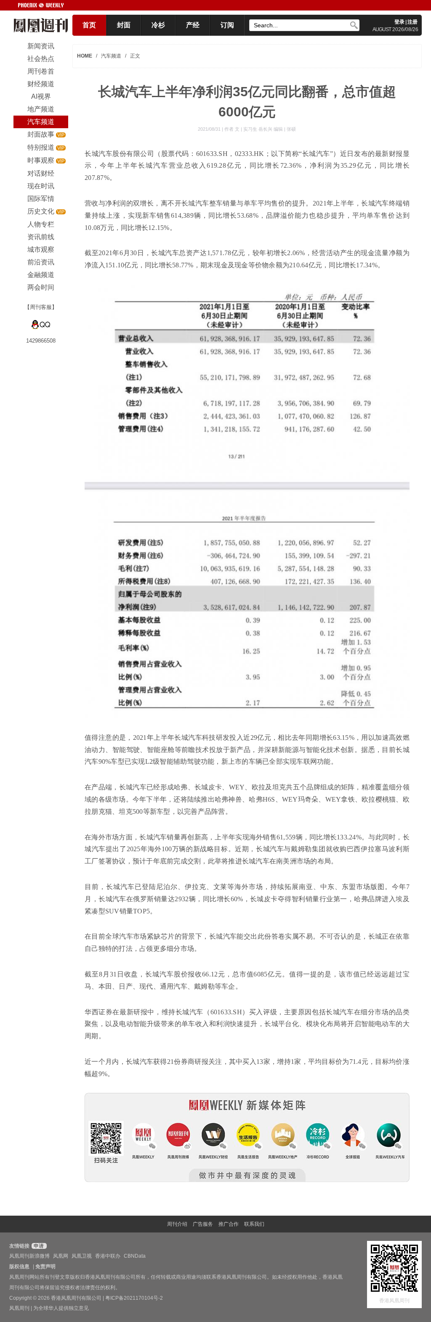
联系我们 (254, 1224)
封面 (123, 25)
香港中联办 (107, 1256)
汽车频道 (111, 56)
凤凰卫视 (82, 1256)
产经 (193, 25)
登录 (399, 22)
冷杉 (158, 25)
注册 (412, 22)
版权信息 (19, 1266)
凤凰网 (60, 1256)
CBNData (135, 1256)
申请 (38, 1246)
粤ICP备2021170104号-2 (134, 1298)
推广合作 (228, 1224)
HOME (84, 56)
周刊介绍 (177, 1224)
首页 (89, 25)
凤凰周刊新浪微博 (29, 1256)
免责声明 (45, 1266)
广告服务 (203, 1224)
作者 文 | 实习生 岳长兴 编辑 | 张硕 (260, 129)
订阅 (227, 25)
